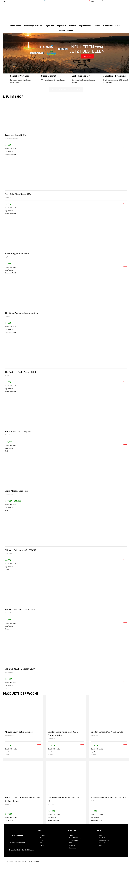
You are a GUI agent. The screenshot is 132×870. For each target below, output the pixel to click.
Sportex (50, 755)
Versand (10, 151)
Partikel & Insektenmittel (11, 138)
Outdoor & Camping (65, 30)
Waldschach (51, 804)
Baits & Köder (15, 26)
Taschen (119, 26)
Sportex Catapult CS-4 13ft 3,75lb (107, 732)
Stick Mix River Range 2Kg (18, 194)
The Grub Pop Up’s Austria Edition (21, 313)
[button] (66, 89)
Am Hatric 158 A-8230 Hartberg (24, 850)
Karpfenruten (51, 738)
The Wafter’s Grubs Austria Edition (21, 372)
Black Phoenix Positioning (31, 861)
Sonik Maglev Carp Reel (16, 491)
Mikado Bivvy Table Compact (19, 732)
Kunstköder (107, 26)
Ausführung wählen (125, 502)
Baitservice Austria (10, 154)
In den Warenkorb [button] (125, 146)
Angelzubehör (85, 26)
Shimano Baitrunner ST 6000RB (20, 609)
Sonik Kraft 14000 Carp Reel (18, 431)
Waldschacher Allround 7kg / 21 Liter (108, 797)
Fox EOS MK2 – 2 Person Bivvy (20, 669)
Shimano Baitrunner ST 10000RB (21, 550)
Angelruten (49, 26)
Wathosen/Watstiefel (33, 26)
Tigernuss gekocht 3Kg (15, 135)
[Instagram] (98, 862)
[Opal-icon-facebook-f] (95, 862)
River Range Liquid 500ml (17, 253)
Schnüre (72, 26)
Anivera (96, 26)
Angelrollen (61, 26)
